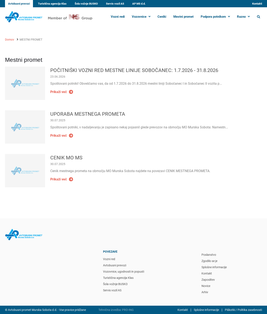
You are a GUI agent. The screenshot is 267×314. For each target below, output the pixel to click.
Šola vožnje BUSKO (86, 3)
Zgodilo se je (209, 261)
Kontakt (207, 273)
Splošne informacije (214, 267)
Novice (206, 286)
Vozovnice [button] (139, 17)
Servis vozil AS (115, 3)
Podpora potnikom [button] (213, 17)
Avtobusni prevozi (19, 3)
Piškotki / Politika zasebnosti (243, 310)
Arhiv (205, 292)
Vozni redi (118, 17)
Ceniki (161, 17)
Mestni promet (183, 17)
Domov (9, 39)
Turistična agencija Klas (52, 3)
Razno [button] (241, 17)
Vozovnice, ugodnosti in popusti (123, 271)
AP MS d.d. (139, 3)
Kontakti (257, 3)
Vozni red (109, 259)
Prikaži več (58, 92)
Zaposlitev (208, 279)
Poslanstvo (209, 254)
